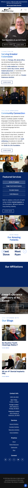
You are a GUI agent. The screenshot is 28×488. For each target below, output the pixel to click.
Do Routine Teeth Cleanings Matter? (10, 344)
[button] (3, 251)
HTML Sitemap (7, 482)
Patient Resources (14, 444)
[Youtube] (18, 459)
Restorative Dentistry (14, 430)
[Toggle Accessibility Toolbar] (25, 485)
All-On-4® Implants (14, 182)
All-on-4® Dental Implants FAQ (13, 372)
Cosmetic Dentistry (14, 427)
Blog (14, 450)
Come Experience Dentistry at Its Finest (12, 297)
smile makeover (12, 66)
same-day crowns (13, 68)
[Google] (5, 459)
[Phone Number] (21, 9)
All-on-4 (15, 204)
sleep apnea (5, 73)
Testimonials (14, 447)
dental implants (17, 202)
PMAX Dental (20, 480)
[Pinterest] (22, 459)
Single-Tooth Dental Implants (14, 186)
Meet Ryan (18, 253)
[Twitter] (14, 459)
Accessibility (21, 482)
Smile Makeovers (14, 194)
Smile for (12, 145)
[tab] (14, 182)
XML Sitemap (15, 482)
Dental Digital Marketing (10, 480)
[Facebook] (9, 459)
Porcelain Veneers (14, 190)
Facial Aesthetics (14, 432)
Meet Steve (6, 253)
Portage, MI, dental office (16, 60)
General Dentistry (14, 424)
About (14, 441)
